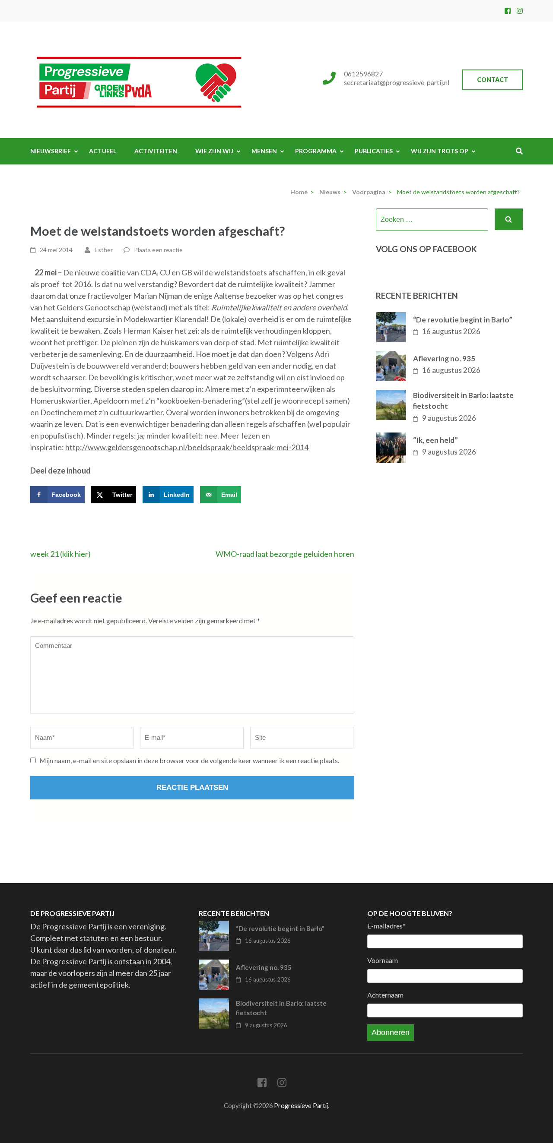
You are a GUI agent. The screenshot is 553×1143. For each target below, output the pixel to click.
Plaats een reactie (158, 249)
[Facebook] (508, 10)
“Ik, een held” (435, 440)
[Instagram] (520, 10)
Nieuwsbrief (50, 151)
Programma (316, 151)
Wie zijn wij (214, 151)
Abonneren (391, 1032)
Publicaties (374, 151)
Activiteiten (155, 151)
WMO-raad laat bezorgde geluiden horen (285, 554)
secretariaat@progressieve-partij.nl (396, 82)
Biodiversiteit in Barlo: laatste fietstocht (463, 401)
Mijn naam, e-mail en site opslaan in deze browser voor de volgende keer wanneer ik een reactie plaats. (189, 760)
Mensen (264, 151)
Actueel (102, 151)
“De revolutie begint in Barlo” (462, 319)
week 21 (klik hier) (60, 554)
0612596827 (363, 73)
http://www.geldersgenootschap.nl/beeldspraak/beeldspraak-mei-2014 (186, 447)
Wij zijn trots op (439, 151)
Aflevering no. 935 (444, 358)
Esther (104, 249)
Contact (492, 79)
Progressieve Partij (301, 1105)
